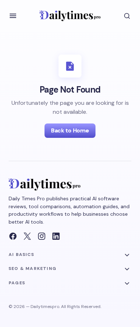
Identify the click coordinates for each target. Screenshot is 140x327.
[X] (27, 236)
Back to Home (70, 130)
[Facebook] (13, 236)
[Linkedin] (56, 236)
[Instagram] (41, 236)
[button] (13, 15)
